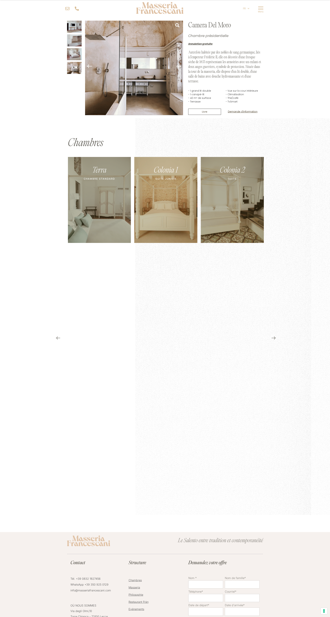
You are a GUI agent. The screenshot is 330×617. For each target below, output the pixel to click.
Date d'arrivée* (235, 605)
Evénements (136, 609)
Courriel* (230, 591)
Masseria (134, 587)
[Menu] (260, 9)
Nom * (192, 578)
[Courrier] (68, 9)
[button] (178, 66)
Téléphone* (195, 591)
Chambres (135, 580)
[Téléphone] (78, 9)
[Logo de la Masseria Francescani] (160, 8)
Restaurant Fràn (138, 602)
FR (244, 8)
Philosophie (136, 594)
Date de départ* (198, 605)
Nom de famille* (235, 578)
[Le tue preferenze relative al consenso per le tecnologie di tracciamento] (324, 611)
